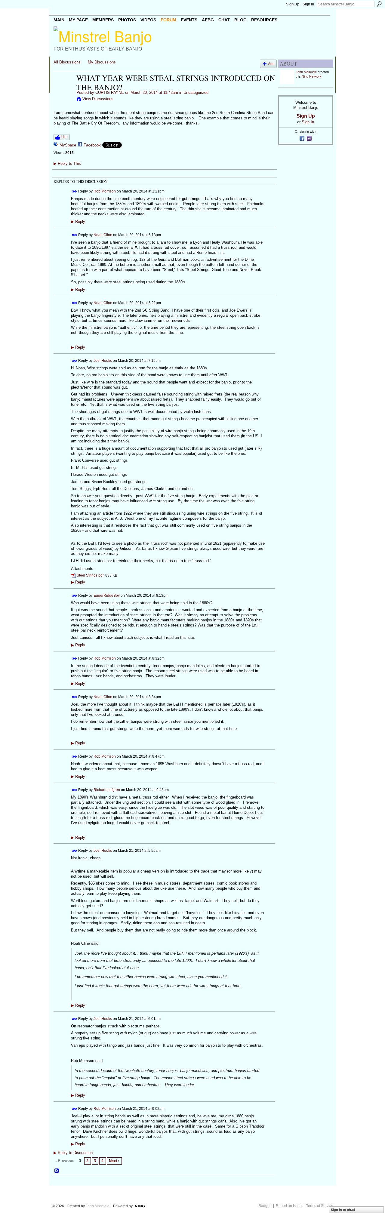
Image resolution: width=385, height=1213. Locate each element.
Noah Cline (103, 234)
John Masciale (306, 72)
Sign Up (292, 4)
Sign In (308, 4)
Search (379, 4)
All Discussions (67, 62)
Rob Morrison (105, 191)
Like (64, 137)
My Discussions (102, 62)
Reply (78, 222)
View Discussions (97, 99)
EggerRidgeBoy (107, 595)
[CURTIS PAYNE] (63, 90)
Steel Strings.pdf (90, 575)
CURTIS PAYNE (109, 92)
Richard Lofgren (107, 790)
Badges (265, 1206)
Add (271, 64)
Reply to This (67, 163)
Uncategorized (195, 92)
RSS (57, 1171)
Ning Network (312, 76)
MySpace (68, 145)
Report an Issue (289, 1206)
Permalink (74, 191)
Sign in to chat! (343, 1209)
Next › (114, 1161)
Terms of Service (319, 1206)
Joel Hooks (103, 360)
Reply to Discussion (73, 1152)
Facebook (92, 145)
